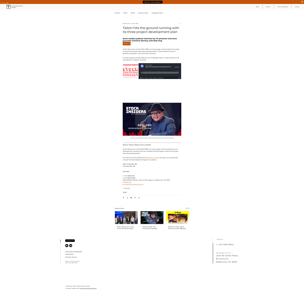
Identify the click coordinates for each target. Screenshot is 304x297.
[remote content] (152, 82)
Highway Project (143, 13)
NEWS (125, 13)
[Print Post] (139, 197)
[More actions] (180, 23)
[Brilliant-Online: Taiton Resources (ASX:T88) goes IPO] (177, 217)
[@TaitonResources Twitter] (66, 245)
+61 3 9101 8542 (226, 244)
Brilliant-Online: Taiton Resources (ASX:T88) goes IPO (177, 227)
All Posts (117, 13)
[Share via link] (135, 197)
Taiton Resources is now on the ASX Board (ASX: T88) (125, 227)
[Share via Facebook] (123, 197)
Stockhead (127, 188)
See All (187, 208)
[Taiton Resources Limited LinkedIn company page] (70, 245)
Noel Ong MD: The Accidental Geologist (149, 227)
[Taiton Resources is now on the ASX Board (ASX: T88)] (126, 217)
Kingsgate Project (157, 13)
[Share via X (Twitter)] (127, 197)
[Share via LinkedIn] (131, 197)
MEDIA (133, 13)
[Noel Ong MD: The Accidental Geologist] (152, 217)
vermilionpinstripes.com (88, 288)
